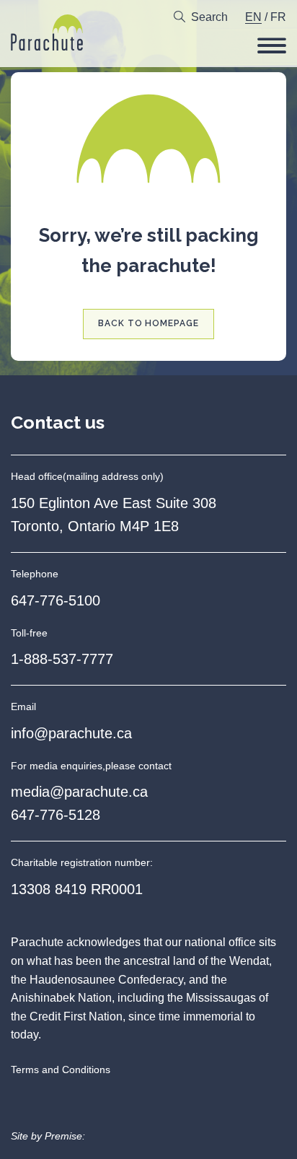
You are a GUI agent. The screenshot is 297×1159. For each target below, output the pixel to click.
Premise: (65, 1136)
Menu (271, 45)
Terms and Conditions (60, 1069)
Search (209, 17)
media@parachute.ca (79, 792)
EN (253, 17)
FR (278, 17)
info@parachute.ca (71, 733)
